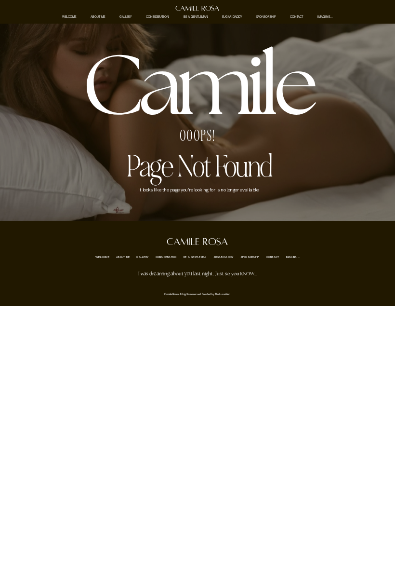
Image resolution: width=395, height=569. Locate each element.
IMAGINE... (325, 17)
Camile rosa (197, 8)
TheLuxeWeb (222, 294)
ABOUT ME (98, 17)
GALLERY (125, 17)
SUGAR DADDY (232, 17)
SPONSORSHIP (266, 17)
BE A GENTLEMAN (196, 17)
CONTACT (296, 17)
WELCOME (69, 17)
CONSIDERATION (157, 17)
